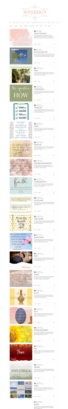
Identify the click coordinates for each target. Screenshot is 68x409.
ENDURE (41, 25)
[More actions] (54, 31)
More (49, 25)
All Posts (11, 25)
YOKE (37, 25)
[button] (55, 26)
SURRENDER (26, 25)
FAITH (45, 25)
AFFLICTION (32, 25)
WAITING (15, 25)
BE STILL (20, 25)
